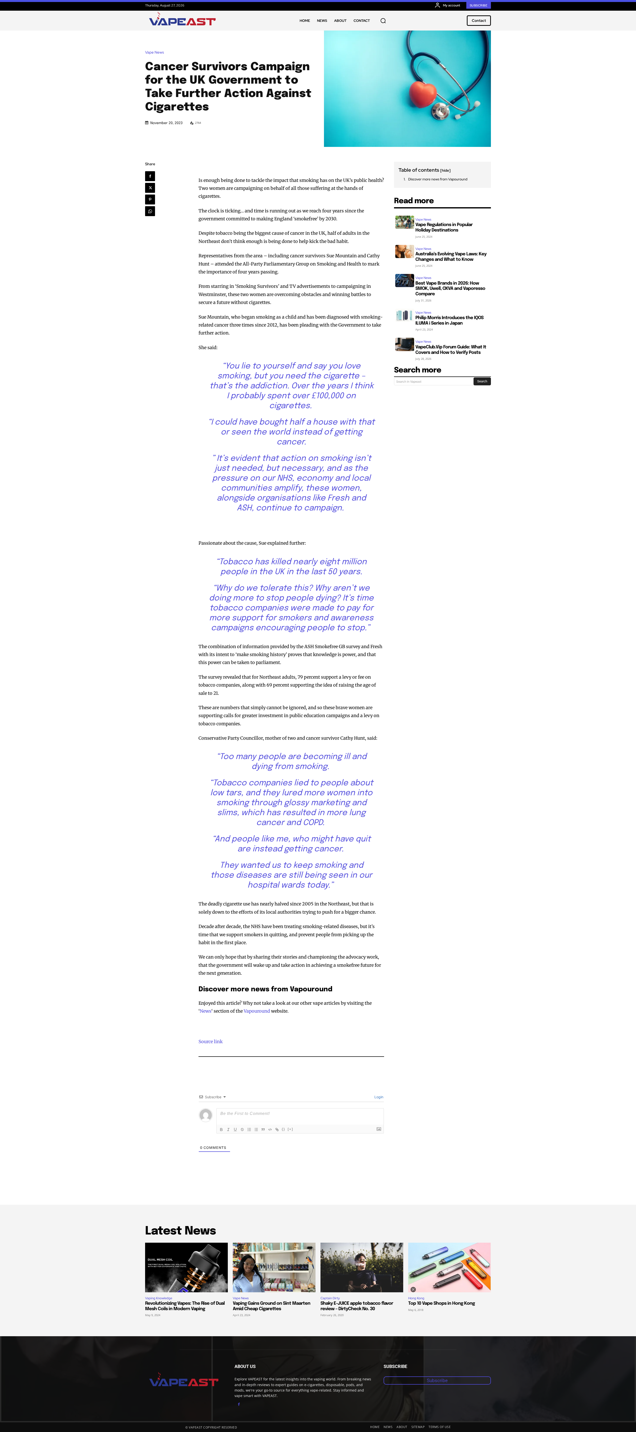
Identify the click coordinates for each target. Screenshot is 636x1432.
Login (378, 1097)
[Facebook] (150, 176)
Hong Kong (416, 1298)
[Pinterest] (150, 199)
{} (283, 1129)
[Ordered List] (249, 1129)
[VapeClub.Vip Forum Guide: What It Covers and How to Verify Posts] (404, 344)
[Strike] (242, 1129)
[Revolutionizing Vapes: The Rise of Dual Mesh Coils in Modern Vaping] (186, 1267)
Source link (211, 1041)
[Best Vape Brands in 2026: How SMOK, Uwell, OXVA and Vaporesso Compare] (404, 280)
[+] (290, 1129)
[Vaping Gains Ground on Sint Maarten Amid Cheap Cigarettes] (274, 1267)
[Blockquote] (263, 1129)
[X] (150, 188)
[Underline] (235, 1129)
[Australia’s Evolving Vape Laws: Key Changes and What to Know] (404, 251)
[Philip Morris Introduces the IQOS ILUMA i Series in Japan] (404, 315)
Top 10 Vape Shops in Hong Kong (441, 1303)
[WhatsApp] (150, 211)
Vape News (154, 52)
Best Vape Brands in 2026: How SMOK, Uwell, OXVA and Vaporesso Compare (450, 288)
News (205, 1011)
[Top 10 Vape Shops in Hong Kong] (449, 1267)
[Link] (277, 1129)
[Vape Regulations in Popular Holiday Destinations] (404, 222)
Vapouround (257, 1011)
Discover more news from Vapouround (437, 179)
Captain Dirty (330, 1298)
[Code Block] (270, 1129)
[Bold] (221, 1129)
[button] (383, 20)
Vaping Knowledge (158, 1298)
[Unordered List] (256, 1129)
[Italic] (228, 1129)
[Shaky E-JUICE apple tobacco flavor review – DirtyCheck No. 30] (361, 1267)
